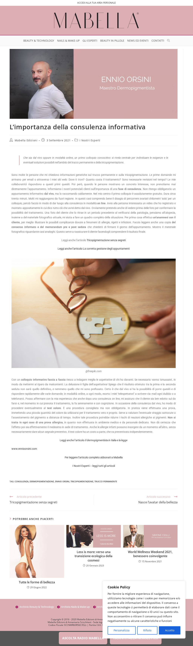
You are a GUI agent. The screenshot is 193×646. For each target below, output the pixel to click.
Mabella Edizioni (26, 140)
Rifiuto (147, 630)
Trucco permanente (105, 481)
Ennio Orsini (62, 481)
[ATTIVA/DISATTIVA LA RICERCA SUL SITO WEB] (168, 40)
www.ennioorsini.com (24, 448)
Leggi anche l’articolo (70, 248)
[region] (144, 609)
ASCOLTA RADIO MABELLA (83, 638)
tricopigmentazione (81, 481)
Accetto (169, 630)
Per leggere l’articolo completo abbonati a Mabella (94, 457)
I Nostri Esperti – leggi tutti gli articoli (93, 465)
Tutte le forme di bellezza (37, 582)
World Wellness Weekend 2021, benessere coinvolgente (150, 554)
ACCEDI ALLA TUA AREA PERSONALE (96, 2)
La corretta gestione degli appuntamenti (106, 248)
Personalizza (121, 630)
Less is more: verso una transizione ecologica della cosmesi (93, 556)
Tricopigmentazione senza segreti (106, 240)
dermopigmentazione (42, 481)
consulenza (21, 481)
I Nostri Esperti (90, 140)
